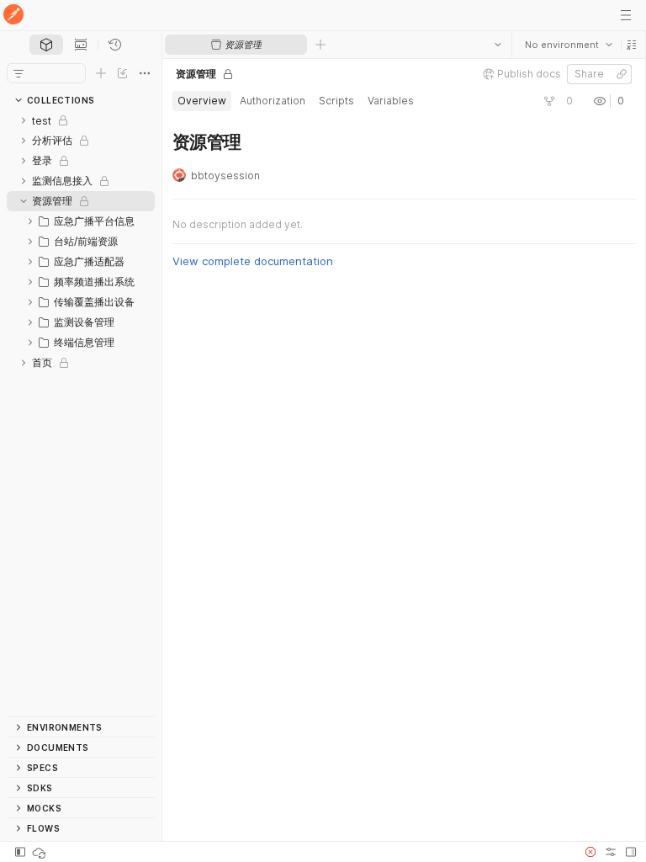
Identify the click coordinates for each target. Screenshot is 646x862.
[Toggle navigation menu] (626, 15)
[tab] (46, 45)
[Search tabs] (497, 45)
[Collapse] (23, 201)
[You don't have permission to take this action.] (320, 45)
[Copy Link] (621, 74)
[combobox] (568, 44)
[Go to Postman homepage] (13, 15)
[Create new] (101, 73)
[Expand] (23, 120)
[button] (631, 44)
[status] (40, 851)
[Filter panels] (18, 73)
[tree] (81, 413)
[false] (548, 101)
